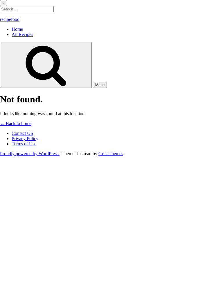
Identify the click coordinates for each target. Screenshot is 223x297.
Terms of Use (24, 143)
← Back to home (15, 123)
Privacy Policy (25, 138)
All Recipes (22, 34)
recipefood (9, 19)
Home (17, 29)
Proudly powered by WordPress (30, 153)
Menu (100, 85)
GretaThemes (110, 153)
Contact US (22, 133)
